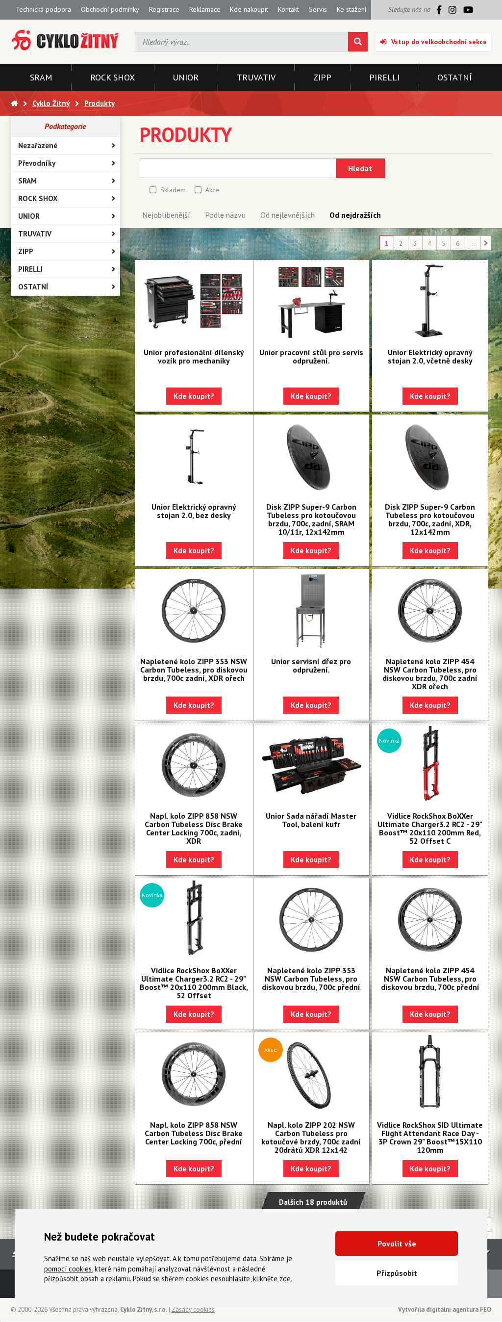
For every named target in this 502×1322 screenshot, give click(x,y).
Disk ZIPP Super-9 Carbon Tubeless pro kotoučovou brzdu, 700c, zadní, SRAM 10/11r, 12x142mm (311, 519)
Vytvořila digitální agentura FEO (444, 1309)
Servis (318, 9)
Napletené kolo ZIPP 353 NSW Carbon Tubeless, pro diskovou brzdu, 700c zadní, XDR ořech (194, 669)
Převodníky (36, 163)
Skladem (173, 189)
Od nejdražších (355, 215)
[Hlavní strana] (14, 103)
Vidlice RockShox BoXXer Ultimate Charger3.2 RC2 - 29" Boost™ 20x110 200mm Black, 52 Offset (194, 982)
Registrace (164, 9)
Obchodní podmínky (110, 9)
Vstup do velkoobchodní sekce (439, 41)
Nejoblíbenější (166, 215)
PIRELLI (30, 269)
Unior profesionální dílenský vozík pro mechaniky (194, 356)
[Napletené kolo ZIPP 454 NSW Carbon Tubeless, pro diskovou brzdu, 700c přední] (430, 919)
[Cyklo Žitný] (65, 40)
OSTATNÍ (33, 286)
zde (285, 1278)
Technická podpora (43, 9)
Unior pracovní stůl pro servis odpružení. (311, 356)
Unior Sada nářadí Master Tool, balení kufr (311, 820)
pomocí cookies (68, 1268)
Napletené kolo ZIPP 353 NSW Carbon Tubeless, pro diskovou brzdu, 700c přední (311, 978)
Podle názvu (225, 215)
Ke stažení (351, 9)
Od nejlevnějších (287, 215)
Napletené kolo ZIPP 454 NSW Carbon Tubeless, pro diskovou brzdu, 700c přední (430, 978)
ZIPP (25, 251)
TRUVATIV (34, 233)
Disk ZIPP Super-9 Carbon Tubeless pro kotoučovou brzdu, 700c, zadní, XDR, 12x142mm (430, 519)
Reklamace (205, 9)
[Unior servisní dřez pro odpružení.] (311, 610)
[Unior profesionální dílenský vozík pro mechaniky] (194, 301)
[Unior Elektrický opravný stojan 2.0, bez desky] (194, 456)
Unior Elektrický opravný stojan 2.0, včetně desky (430, 356)
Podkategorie (65, 126)
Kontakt (288, 9)
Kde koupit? (194, 396)
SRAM (27, 180)
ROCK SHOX (38, 198)
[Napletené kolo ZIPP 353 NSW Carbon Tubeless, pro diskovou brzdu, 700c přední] (311, 919)
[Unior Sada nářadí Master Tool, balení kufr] (311, 765)
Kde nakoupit (249, 9)
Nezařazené (37, 145)
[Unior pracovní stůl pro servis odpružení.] (311, 301)
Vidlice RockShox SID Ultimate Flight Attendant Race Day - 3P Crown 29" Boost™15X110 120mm (430, 1137)
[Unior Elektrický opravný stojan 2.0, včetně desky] (430, 301)
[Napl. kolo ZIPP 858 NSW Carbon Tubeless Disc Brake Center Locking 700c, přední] (194, 1074)
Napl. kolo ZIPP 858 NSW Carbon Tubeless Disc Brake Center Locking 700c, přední (194, 1133)
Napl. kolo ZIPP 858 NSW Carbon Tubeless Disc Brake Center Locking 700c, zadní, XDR (194, 828)
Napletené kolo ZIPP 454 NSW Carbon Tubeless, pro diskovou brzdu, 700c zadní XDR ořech (429, 673)
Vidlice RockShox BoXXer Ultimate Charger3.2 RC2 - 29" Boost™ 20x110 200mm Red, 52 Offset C (429, 828)
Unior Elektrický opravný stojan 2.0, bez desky (193, 511)
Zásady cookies (193, 1309)
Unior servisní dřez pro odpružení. (311, 665)
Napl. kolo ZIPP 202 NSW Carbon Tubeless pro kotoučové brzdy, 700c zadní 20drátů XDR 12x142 (311, 1137)
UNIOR (29, 216)
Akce (212, 189)
